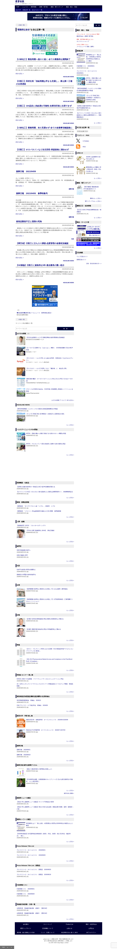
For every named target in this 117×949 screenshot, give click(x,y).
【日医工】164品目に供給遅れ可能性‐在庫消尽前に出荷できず (44, 106)
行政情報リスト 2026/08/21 (26, 889)
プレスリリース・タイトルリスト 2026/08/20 (31, 855)
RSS (84, 146)
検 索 (65, 328)
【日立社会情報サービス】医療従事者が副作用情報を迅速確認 (45, 337)
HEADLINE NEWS (68, 76)
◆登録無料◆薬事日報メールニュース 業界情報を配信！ (34, 313)
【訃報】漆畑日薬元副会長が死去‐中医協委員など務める (43, 629)
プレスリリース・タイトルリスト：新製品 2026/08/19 (34, 874)
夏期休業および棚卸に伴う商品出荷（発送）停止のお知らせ (93, 169)
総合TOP (18, 10)
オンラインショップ (83, 41)
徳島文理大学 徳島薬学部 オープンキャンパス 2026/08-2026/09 (47, 719)
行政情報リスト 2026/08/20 (26, 894)
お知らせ (69, 928)
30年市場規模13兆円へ (24, 550)
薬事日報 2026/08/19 (23, 754)
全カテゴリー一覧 (37, 10)
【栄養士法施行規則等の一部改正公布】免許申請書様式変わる (36, 486)
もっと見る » (70, 425)
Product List (69, 924)
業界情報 (33, 7)
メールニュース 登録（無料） (86, 46)
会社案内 (26, 924)
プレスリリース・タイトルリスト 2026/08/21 (31, 850)
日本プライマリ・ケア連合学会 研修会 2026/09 (32, 705)
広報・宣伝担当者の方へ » (93, 263)
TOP (17, 7)
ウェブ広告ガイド (82, 256)
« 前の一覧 (21, 25)
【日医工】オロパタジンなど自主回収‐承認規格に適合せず (42, 149)
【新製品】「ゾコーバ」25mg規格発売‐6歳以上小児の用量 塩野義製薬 (39, 511)
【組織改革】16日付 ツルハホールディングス (31, 525)
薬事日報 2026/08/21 (23, 749)
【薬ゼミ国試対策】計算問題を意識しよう (39, 769)
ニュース (25, 7)
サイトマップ (48, 924)
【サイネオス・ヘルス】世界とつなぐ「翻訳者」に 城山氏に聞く (46, 368)
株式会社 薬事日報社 (58, 941)
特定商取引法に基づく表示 (69, 932)
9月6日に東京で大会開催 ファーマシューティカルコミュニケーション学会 (40, 679)
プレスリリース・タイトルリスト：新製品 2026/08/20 (34, 869)
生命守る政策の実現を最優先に (26, 569)
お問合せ (91, 928)
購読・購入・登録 (71, 7)
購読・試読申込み (91, 924)
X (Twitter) (86, 141)
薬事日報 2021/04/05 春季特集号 (32, 193)
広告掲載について (47, 928)
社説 (72, 239)
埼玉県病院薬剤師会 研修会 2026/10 (29, 700)
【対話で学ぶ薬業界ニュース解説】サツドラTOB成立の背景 (35, 802)
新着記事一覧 (26, 10)
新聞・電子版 (43, 7)
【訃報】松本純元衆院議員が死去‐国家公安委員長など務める (45, 619)
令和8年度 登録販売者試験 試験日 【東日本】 (32, 908)
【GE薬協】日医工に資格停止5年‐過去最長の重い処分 (40, 265)
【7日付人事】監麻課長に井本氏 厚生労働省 (40, 530)
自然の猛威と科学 (22, 555)
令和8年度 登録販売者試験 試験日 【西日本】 (32, 913)
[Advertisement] (45, 469)
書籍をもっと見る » (95, 198)
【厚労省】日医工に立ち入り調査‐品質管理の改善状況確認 (42, 243)
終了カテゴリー (91, 932)
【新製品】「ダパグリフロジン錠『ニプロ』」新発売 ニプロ (36, 506)
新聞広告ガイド (81, 259)
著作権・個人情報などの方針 (26, 932)
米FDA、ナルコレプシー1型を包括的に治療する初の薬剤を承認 (45, 443)
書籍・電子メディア (57, 7)
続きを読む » (20, 73)
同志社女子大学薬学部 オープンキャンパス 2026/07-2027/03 (45, 730)
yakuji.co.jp (46, 939)
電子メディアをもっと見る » (93, 201)
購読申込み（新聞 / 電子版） (85, 36)
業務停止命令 (24, 29)
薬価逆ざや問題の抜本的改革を (26, 574)
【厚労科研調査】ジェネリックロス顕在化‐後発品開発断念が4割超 (37, 409)
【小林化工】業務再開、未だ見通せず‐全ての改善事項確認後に (44, 128)
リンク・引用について (47, 932)
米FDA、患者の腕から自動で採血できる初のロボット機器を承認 (46, 433)
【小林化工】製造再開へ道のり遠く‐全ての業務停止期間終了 (43, 59)
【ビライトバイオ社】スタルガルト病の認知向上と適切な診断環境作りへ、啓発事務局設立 (45, 491)
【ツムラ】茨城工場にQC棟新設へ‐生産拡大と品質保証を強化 (45, 414)
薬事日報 (71, 189)
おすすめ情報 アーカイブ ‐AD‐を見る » (63, 400)
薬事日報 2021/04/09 (26, 171)
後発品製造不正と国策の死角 (29, 221)
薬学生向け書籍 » (69, 793)
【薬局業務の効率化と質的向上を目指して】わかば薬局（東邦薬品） (47, 589)
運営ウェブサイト (25, 928)
